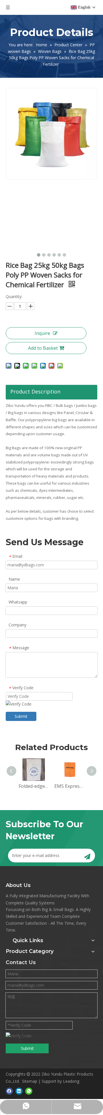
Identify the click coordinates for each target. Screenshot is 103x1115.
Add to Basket (43, 348)
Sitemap (29, 1081)
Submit (21, 716)
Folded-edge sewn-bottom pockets (34, 786)
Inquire (42, 333)
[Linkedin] (19, 1091)
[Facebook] (9, 1091)
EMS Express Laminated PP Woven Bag (69, 786)
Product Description (35, 391)
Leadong (71, 1081)
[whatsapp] (28, 1091)
